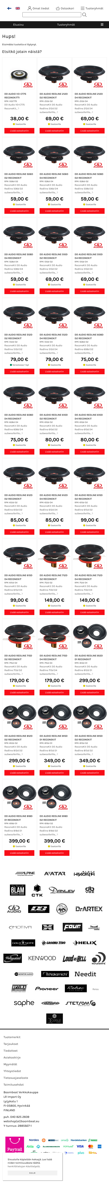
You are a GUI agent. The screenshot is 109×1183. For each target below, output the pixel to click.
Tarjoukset (11, 1044)
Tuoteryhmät (66, 24)
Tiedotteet (11, 1050)
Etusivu (18, 24)
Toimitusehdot (14, 1084)
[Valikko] (102, 24)
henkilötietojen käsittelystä (24, 1166)
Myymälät (10, 1064)
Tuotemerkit (12, 1037)
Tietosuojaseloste (16, 1078)
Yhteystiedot (12, 1071)
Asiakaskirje (12, 1057)
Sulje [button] (32, 1173)
